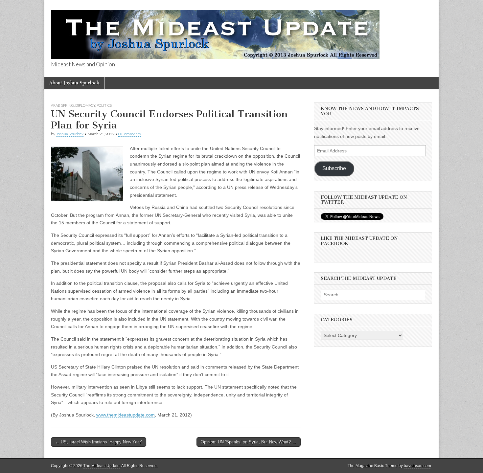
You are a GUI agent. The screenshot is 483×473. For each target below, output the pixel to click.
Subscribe (334, 168)
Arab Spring (62, 105)
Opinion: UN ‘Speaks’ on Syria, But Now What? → (248, 441)
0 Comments (129, 133)
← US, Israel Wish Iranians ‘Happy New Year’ (98, 441)
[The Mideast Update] (215, 31)
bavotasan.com (417, 465)
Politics (104, 105)
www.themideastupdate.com (125, 414)
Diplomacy (85, 105)
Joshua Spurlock (69, 133)
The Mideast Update (101, 465)
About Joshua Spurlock (74, 83)
